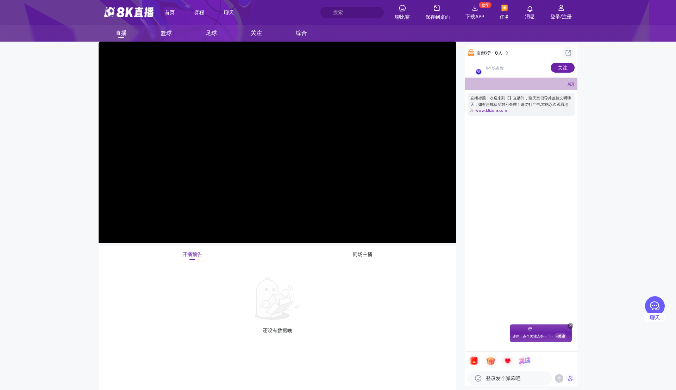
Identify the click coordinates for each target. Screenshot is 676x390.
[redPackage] (474, 360)
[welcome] (570, 378)
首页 (170, 12)
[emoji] (478, 378)
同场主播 (363, 254)
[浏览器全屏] (430, 232)
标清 (382, 231)
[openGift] (490, 360)
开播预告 (192, 254)
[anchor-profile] (475, 68)
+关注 (560, 336)
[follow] (524, 360)
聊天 (229, 12)
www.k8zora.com (491, 110)
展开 (571, 83)
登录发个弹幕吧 (503, 378)
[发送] (559, 378)
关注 (563, 67)
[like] (507, 360)
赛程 (199, 12)
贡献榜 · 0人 (489, 52)
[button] (438, 12)
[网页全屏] (445, 232)
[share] (568, 53)
